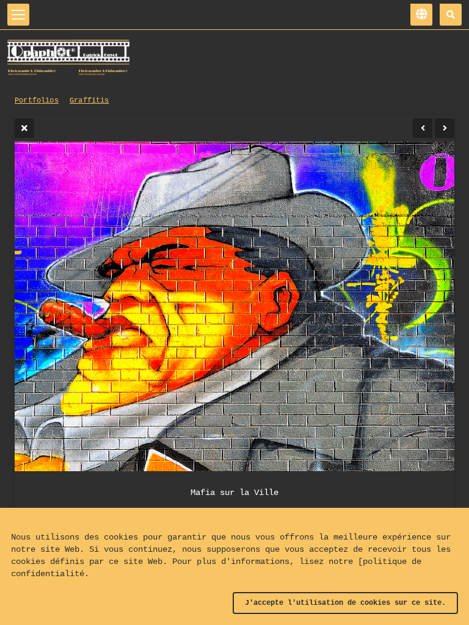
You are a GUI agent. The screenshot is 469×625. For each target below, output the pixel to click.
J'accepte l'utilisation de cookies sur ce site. (345, 603)
